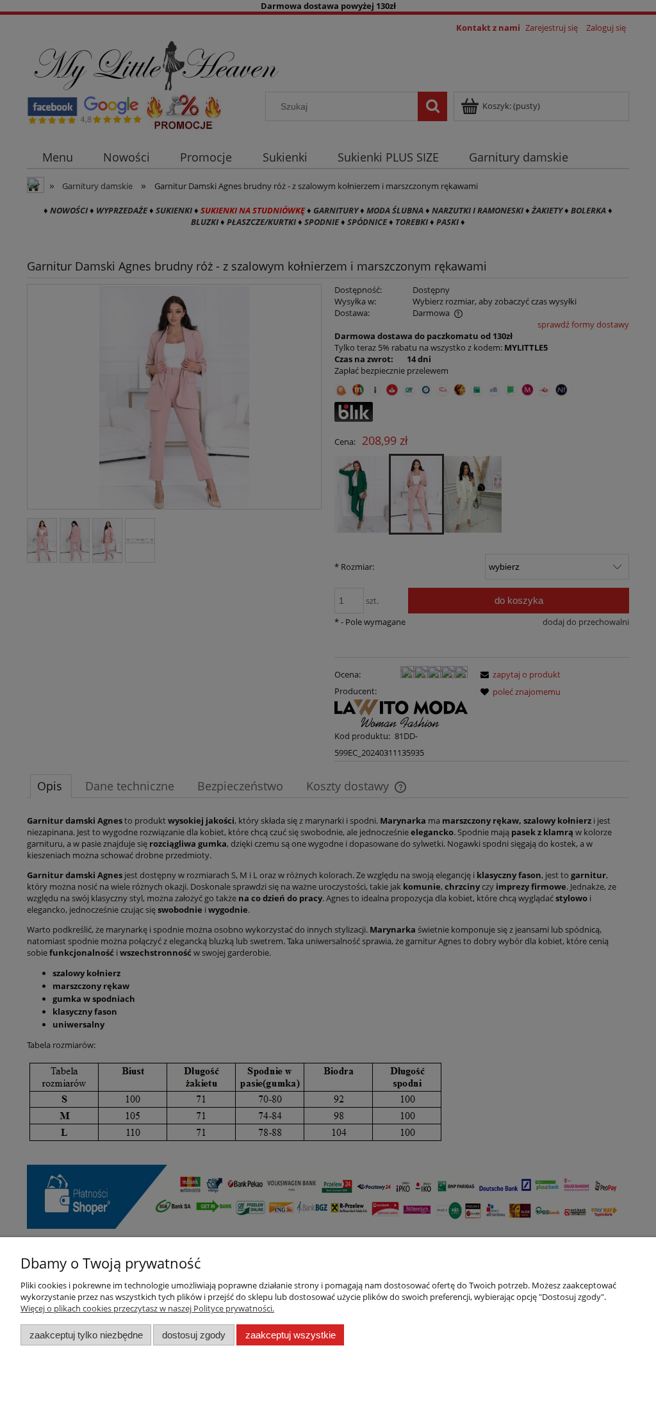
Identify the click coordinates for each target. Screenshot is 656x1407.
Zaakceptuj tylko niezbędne (86, 1334)
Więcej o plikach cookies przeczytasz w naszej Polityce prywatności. (147, 1308)
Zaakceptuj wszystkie (290, 1334)
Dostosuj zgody (194, 1334)
